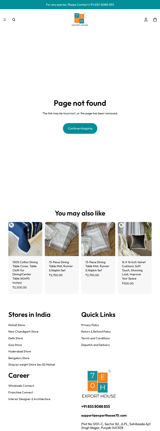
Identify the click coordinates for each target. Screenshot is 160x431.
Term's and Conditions (95, 338)
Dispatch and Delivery (95, 345)
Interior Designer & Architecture (29, 399)
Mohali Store (16, 325)
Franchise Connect (20, 392)
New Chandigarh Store (23, 331)
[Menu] (5, 19)
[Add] (36, 249)
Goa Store (15, 345)
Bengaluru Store (19, 358)
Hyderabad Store (19, 351)
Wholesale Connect (21, 386)
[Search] (13, 19)
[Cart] (155, 19)
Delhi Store (15, 338)
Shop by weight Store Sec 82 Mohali (31, 364)
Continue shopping (80, 128)
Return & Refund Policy (96, 331)
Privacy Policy (90, 325)
